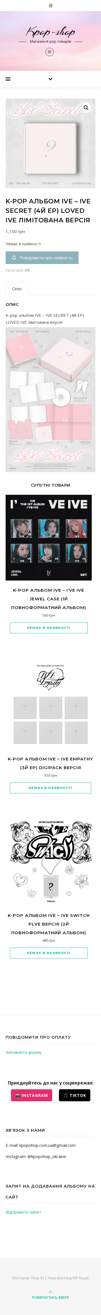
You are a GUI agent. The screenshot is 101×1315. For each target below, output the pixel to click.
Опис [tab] (17, 288)
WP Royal (80, 1277)
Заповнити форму (24, 1052)
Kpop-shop (50, 31)
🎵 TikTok (74, 1095)
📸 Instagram (31, 1095)
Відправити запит (23, 1212)
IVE (27, 270)
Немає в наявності (49, 628)
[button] (86, 108)
